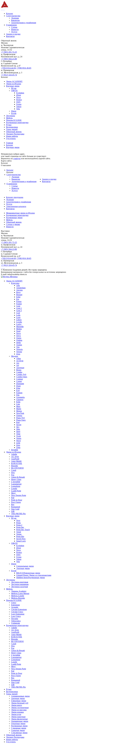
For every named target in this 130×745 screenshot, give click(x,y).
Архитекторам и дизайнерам (24, 181)
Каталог (9, 170)
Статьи (15, 186)
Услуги (15, 190)
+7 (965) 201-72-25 (9, 52)
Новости (15, 188)
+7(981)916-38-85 (23, 68)
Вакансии (16, 179)
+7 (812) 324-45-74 (9, 75)
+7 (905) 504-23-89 (9, 59)
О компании (11, 184)
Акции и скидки (49, 179)
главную (17, 158)
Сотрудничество (13, 175)
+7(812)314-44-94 (8, 68)
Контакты (46, 181)
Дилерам (15, 177)
